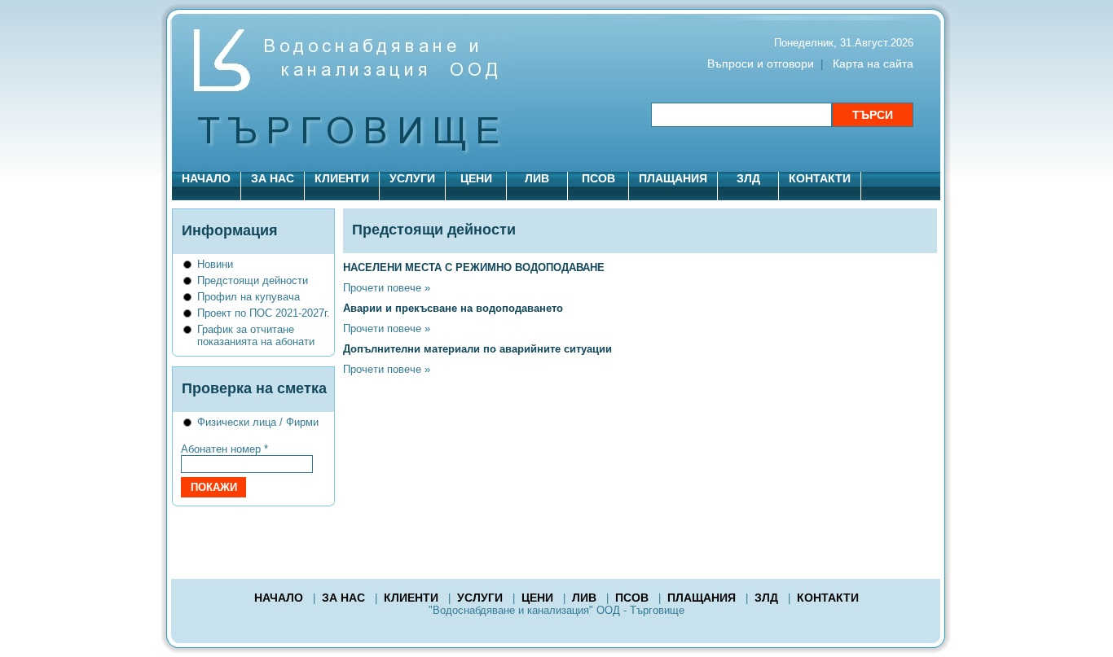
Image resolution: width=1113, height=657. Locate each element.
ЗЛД (748, 178)
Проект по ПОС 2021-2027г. (263, 313)
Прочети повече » (386, 288)
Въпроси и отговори (760, 63)
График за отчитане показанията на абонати (256, 335)
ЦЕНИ (476, 178)
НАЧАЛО (206, 178)
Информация (230, 230)
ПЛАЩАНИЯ (673, 178)
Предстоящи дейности (252, 280)
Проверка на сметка (254, 388)
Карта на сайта (873, 63)
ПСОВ (598, 178)
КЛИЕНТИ (342, 178)
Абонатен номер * (224, 449)
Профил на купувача (248, 297)
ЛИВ (537, 178)
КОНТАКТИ (820, 178)
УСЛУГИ (412, 178)
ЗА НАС (272, 178)
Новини (215, 264)
